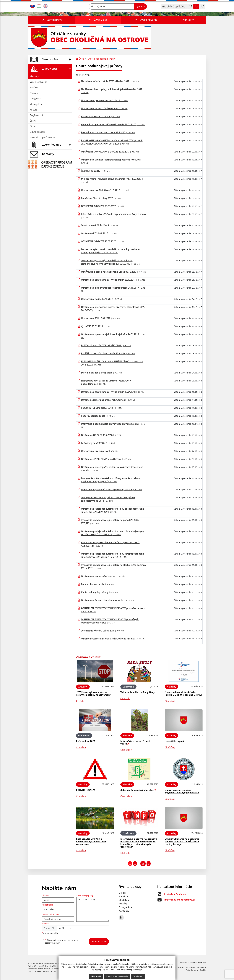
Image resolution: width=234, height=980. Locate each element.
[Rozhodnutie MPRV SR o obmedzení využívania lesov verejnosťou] (95, 818)
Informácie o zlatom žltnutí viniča (135, 742)
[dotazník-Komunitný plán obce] (139, 769)
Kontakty (188, 20)
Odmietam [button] (137, 976)
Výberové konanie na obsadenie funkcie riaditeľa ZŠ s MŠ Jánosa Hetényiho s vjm (182, 841)
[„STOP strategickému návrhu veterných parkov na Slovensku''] (95, 671)
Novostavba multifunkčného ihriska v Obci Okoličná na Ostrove (183, 693)
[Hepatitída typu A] (184, 720)
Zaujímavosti (36, 115)
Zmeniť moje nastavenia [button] (117, 976)
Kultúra (33, 109)
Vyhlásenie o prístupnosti (196, 967)
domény (57, 968)
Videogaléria (36, 104)
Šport (32, 120)
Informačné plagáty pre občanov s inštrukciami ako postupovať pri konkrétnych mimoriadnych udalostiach (138, 842)
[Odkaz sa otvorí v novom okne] (121, 917)
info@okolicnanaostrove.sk (179, 899)
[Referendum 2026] (95, 720)
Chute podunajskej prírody (101, 58)
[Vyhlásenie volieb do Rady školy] (139, 671)
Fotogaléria (35, 98)
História (34, 87)
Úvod (81, 58)
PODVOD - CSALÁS (85, 790)
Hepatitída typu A (174, 741)
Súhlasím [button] (96, 976)
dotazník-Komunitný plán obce (137, 790)
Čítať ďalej (81, 701)
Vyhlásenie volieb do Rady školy (137, 692)
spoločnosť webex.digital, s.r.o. (40, 971)
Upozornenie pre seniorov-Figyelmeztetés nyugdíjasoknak (182, 791)
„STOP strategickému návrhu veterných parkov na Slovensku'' (93, 693)
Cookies (203, 970)
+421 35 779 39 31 (175, 894)
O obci (122, 892)
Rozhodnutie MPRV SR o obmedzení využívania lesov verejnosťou (91, 841)
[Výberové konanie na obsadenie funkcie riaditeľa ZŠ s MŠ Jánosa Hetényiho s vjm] (184, 818)
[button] (51, 20)
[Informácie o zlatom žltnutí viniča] (139, 720)
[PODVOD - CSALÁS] (95, 769)
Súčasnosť (35, 93)
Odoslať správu (99, 941)
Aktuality (34, 76)
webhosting (32, 968)
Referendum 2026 (85, 741)
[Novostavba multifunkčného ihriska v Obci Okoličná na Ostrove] (184, 671)
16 (143, 863)
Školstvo (124, 900)
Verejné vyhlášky (38, 81)
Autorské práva (192, 970)
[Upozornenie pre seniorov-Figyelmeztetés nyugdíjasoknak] (184, 769)
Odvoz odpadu (37, 131)
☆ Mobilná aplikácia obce (42, 137)
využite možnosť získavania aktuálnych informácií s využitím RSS (55, 963)
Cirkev (33, 126)
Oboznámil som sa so (61, 941)
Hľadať (141, 6)
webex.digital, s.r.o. (45, 968)
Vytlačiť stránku (178, 967)
